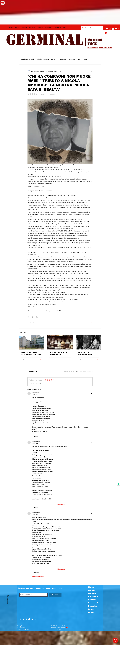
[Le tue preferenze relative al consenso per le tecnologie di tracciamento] (118, 483)
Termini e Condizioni (23, 629)
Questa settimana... (33, 311)
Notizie (91, 590)
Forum (91, 609)
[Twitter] (107, 29)
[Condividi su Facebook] (28, 317)
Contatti (92, 600)
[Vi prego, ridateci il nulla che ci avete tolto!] (31, 342)
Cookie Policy (21, 627)
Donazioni (93, 606)
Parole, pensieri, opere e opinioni (49, 311)
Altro (85, 59)
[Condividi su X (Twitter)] (32, 317)
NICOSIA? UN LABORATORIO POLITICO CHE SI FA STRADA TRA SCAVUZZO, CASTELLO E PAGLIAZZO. (88, 353)
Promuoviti (93, 603)
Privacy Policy (21, 626)
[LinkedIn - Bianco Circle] (113, 29)
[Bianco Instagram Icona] (110, 29)
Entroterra (61, 311)
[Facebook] (104, 29)
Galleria (92, 593)
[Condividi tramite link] (41, 317)
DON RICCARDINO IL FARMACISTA (58, 353)
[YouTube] (116, 29)
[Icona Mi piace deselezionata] (33, 437)
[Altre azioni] (91, 71)
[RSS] (119, 29)
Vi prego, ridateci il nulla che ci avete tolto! (31, 353)
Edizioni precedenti (26, 59)
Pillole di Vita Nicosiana (46, 59)
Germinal (44, 40)
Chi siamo (93, 596)
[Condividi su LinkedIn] (37, 317)
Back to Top (8, 599)
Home (91, 587)
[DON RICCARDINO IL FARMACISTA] (60, 342)
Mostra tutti (98, 332)
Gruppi (91, 612)
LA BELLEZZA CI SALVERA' (69, 59)
